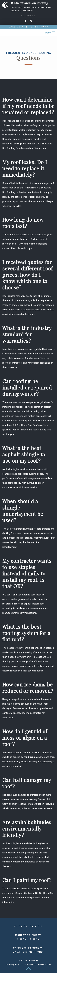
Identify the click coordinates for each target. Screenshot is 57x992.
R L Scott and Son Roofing (29, 3)
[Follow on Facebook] (25, 21)
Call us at (28, 26)
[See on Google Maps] (31, 21)
